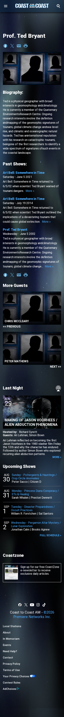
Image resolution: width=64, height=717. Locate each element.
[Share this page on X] (12, 45)
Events (7, 645)
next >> (55, 366)
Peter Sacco (20, 481)
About (6, 632)
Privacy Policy (11, 663)
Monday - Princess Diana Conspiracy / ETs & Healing (35, 492)
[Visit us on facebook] (20, 605)
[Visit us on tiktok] (44, 605)
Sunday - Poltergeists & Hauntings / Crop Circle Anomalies (34, 476)
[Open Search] (58, 6)
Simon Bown (36, 435)
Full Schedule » (50, 535)
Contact (8, 657)
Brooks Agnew (41, 529)
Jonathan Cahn (20, 529)
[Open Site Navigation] (6, 6)
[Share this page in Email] (18, 45)
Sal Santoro (46, 513)
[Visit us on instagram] (38, 605)
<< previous (12, 326)
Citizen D (35, 481)
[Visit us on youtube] (32, 605)
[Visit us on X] (26, 605)
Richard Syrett (28, 432)
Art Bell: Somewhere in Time (23, 173)
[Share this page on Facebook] (5, 45)
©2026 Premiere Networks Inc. (33, 614)
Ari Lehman (21, 435)
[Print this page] (25, 45)
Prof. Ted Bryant (15, 229)
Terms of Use (11, 670)
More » (30, 191)
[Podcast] (58, 388)
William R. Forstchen (23, 513)
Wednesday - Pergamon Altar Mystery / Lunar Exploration (36, 524)
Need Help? (10, 651)
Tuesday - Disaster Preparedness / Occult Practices (33, 508)
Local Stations (12, 626)
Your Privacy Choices (16, 676)
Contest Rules (11, 682)
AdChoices (9, 689)
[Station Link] (32, 6)
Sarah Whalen (20, 497)
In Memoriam (11, 638)
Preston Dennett (41, 497)
